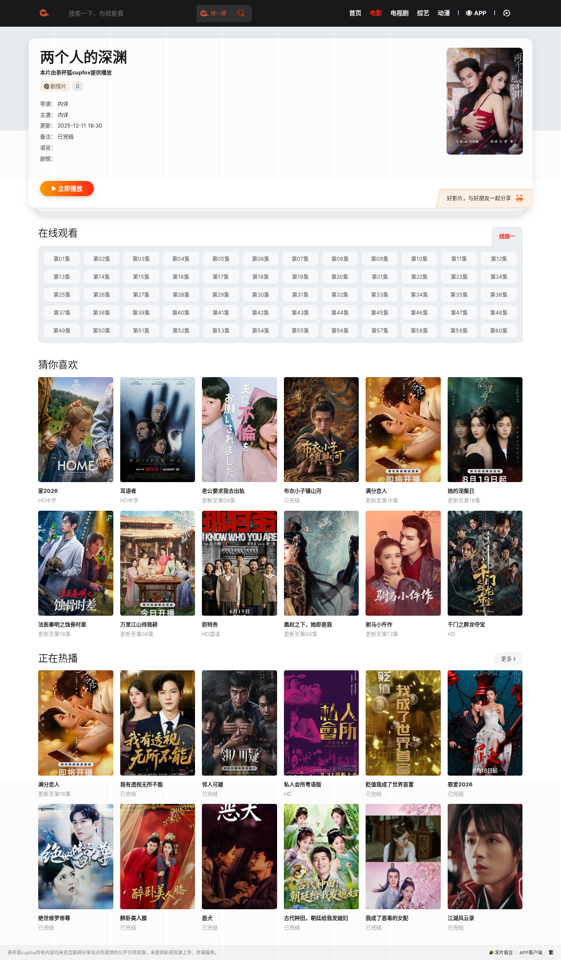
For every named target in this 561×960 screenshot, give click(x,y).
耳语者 (128, 490)
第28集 (181, 294)
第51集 (141, 330)
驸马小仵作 (379, 624)
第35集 (459, 294)
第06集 (260, 258)
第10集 (419, 258)
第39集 (141, 312)
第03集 (141, 258)
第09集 (380, 258)
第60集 (499, 330)
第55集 (300, 330)
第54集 (260, 330)
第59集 (459, 330)
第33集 (380, 294)
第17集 (221, 276)
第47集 (459, 312)
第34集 (419, 294)
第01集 (61, 258)
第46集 (419, 312)
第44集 (340, 312)
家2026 (48, 490)
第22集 (419, 276)
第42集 (260, 312)
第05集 (221, 258)
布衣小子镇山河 (302, 490)
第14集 (101, 276)
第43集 (300, 312)
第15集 (141, 276)
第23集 (459, 276)
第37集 (62, 312)
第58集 (419, 330)
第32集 (339, 294)
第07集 (300, 258)
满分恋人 (376, 490)
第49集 (62, 330)
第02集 (101, 258)
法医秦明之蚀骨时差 (62, 624)
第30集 (260, 294)
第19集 (300, 276)
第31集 (300, 294)
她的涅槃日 (461, 490)
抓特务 (210, 624)
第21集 (380, 276)
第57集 (380, 330)
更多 (506, 658)
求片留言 (504, 952)
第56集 (340, 330)
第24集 (499, 276)
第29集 (220, 294)
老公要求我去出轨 (223, 490)
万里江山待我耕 (139, 624)
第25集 (62, 294)
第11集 (459, 258)
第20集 (339, 276)
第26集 (101, 294)
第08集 (340, 258)
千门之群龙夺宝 (466, 624)
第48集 (499, 312)
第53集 (221, 330)
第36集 (499, 294)
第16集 (180, 276)
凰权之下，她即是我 (308, 624)
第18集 (260, 276)
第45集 (380, 312)
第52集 (181, 330)
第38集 (101, 312)
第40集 (181, 312)
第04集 (181, 258)
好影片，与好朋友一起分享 (479, 198)
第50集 (101, 330)
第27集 (141, 294)
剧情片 (58, 86)
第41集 (221, 312)
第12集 (499, 258)
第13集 (61, 276)
